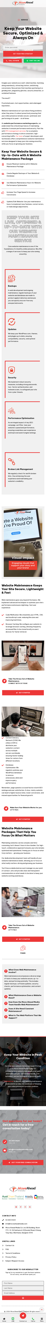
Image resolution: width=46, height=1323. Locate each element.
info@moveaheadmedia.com (21, 1149)
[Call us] (33, 1319)
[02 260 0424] (5, 1142)
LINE (13, 1321)
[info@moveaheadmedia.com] (5, 1150)
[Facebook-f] (20, 1207)
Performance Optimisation (21, 418)
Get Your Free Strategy (23, 54)
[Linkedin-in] (30, 1207)
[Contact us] (23, 1316)
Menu (42, 1321)
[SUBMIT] (23, 1298)
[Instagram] (25, 1207)
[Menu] (42, 1319)
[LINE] (13, 1318)
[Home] (4, 1319)
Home (4, 1321)
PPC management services (15, 131)
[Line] (16, 1207)
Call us (33, 1321)
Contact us (23, 1321)
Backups (12, 286)
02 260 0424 (14, 1141)
